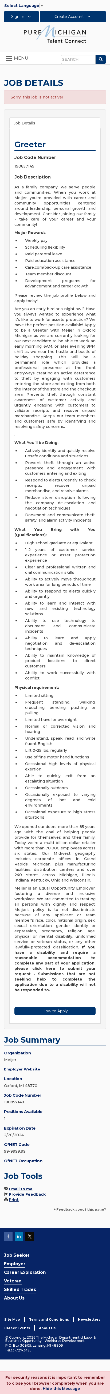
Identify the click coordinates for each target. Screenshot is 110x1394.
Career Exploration (25, 1272)
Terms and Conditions (49, 1319)
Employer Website (22, 1069)
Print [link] (14, 1199)
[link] (55, 33)
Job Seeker (17, 1255)
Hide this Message (61, 1388)
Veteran (13, 1280)
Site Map (12, 1319)
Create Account (69, 16)
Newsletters (89, 1319)
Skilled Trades (20, 1289)
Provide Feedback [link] (27, 1194)
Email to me (21, 1189)
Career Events (17, 1328)
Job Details (24, 123)
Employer (14, 1263)
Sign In (18, 16)
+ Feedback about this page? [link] (80, 1209)
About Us (14, 1298)
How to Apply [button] (55, 1011)
